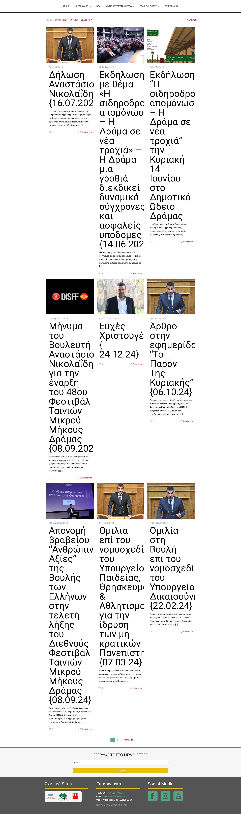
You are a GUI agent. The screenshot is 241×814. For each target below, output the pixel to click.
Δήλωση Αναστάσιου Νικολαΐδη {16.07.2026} (75, 88)
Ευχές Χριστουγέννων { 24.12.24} (132, 340)
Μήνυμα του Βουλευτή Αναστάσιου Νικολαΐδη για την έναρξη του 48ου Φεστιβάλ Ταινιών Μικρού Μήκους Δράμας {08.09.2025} (75, 387)
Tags (75, 20)
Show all (192, 20)
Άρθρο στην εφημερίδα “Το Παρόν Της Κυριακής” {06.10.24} (173, 358)
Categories (61, 20)
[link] (50, 796)
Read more (87, 132)
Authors (86, 20)
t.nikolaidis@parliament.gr (114, 796)
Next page (128, 740)
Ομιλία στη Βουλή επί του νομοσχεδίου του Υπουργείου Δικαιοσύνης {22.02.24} (177, 568)
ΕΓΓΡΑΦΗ (120, 770)
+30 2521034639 (115, 793)
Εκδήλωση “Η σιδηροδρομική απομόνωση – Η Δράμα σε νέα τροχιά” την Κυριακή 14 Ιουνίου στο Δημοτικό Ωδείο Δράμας (182, 145)
